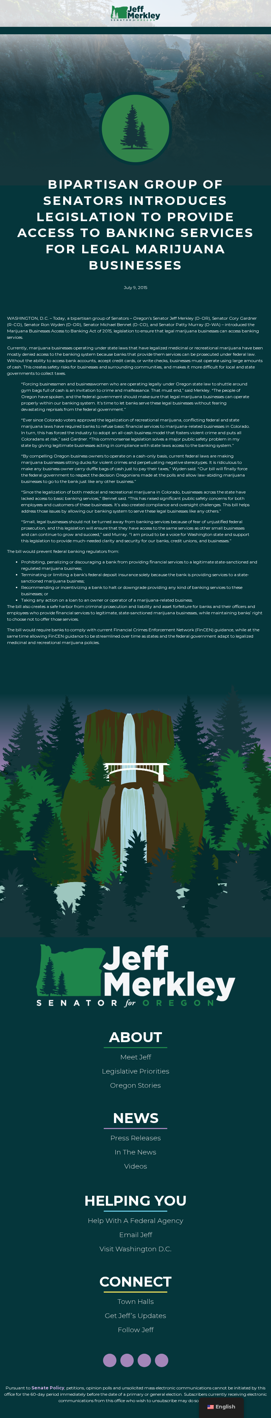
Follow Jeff (135, 1329)
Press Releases (135, 1137)
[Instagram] (127, 1360)
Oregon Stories (135, 1085)
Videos (135, 1166)
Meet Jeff (135, 1056)
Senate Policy (47, 1387)
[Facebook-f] (109, 1360)
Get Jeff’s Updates (135, 1315)
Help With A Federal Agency (135, 1220)
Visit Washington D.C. (135, 1248)
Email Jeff (135, 1234)
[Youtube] (144, 1360)
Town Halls (136, 1301)
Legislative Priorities (135, 1071)
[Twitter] (161, 1360)
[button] (136, 29)
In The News (135, 1152)
